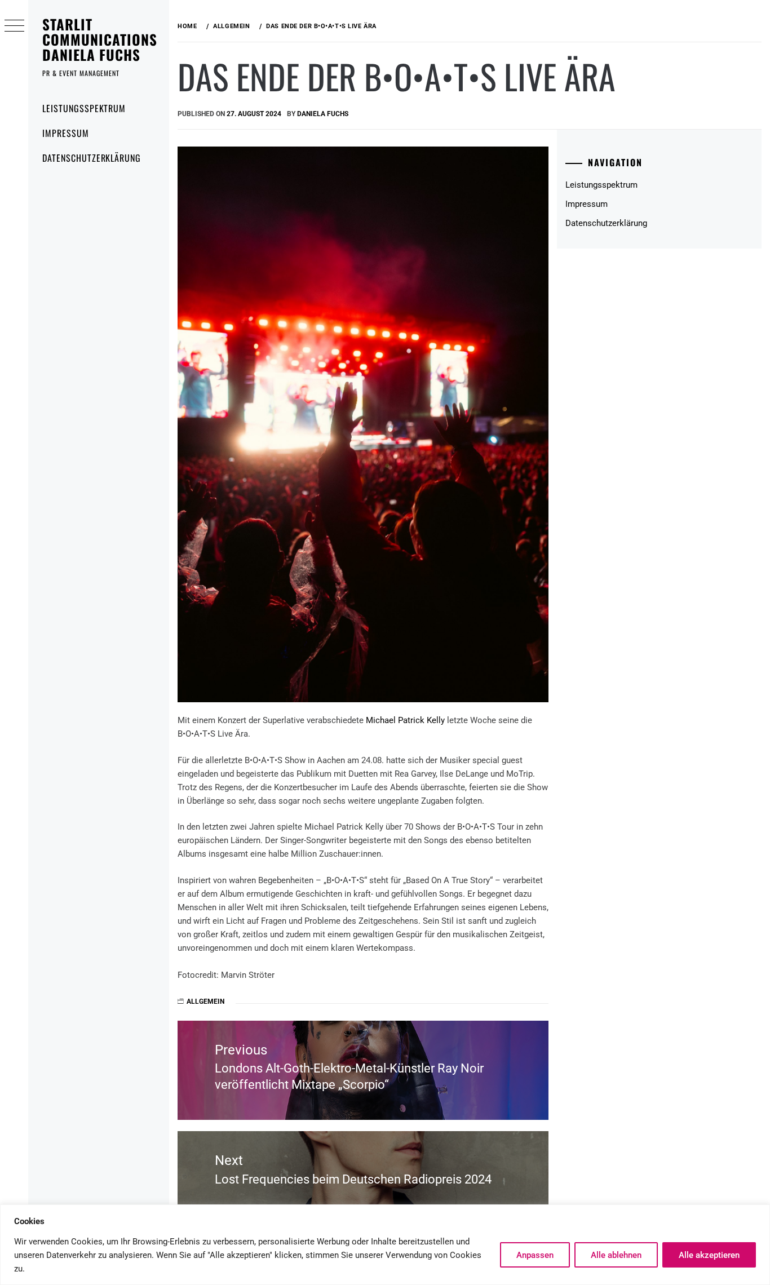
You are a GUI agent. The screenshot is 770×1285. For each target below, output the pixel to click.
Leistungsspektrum (84, 108)
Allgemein (205, 1001)
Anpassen (535, 1255)
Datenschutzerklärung (91, 158)
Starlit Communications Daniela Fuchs (99, 39)
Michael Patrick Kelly (405, 720)
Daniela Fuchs (322, 114)
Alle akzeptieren (709, 1255)
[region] (385, 1244)
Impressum (65, 133)
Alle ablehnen (616, 1255)
